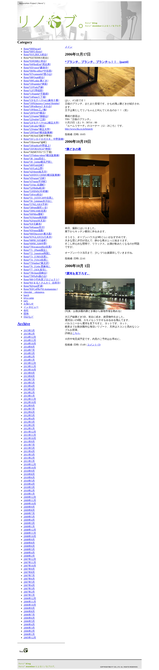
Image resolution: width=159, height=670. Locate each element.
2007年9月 (29, 569)
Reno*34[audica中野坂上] (37, 145)
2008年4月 (29, 552)
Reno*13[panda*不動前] (36, 93)
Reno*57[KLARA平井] (36, 204)
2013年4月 (29, 386)
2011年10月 (30, 438)
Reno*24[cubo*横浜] (34, 126)
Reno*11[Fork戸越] (34, 87)
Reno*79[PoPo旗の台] (35, 276)
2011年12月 (30, 431)
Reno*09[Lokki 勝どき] (36, 80)
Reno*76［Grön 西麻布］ (37, 266)
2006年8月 (29, 611)
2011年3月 (29, 454)
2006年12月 (30, 598)
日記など (29, 316)
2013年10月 (30, 369)
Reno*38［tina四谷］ (35, 158)
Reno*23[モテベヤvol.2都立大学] (41, 122)
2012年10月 (30, 402)
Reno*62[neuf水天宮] (35, 220)
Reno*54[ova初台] (33, 194)
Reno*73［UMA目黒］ (36, 256)
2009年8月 (29, 510)
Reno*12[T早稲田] (33, 90)
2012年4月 (29, 418)
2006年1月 (29, 634)
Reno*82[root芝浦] (33, 286)
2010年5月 (29, 480)
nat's (26, 300)
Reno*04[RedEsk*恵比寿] (37, 64)
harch (26, 295)
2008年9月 (29, 539)
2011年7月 (29, 445)
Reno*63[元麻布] (33, 224)
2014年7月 (29, 350)
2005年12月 (30, 637)
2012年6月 (29, 412)
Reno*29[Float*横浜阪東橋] (38, 132)
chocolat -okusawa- (34, 292)
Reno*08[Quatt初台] (34, 77)
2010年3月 (29, 487)
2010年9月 (29, 471)
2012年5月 (29, 415)
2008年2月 (29, 556)
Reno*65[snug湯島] (34, 230)
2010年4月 (29, 484)
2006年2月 (29, 631)
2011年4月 (29, 451)
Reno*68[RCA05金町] (35, 240)
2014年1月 (29, 360)
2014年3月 (29, 353)
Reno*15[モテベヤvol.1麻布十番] (41, 100)
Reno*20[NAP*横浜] (34, 113)
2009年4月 (29, 520)
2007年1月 (29, 595)
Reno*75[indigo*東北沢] (36, 263)
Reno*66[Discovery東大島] (38, 233)
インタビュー (31, 307)
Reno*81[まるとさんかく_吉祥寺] (42, 282)
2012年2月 (29, 425)
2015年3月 (29, 330)
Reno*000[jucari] (32, 48)
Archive (23, 324)
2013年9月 (29, 373)
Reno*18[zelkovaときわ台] (38, 106)
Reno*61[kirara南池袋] (35, 217)
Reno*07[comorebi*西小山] (38, 74)
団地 (26, 313)
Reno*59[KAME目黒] (35, 211)
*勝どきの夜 (73, 149)
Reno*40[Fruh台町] (34, 165)
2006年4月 (29, 624)
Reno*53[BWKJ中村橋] (36, 191)
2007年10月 (30, 565)
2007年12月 (30, 559)
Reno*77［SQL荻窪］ (35, 269)
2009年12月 (30, 497)
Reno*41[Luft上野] (33, 168)
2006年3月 (29, 627)
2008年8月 (29, 543)
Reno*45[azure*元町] (35, 178)
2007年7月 (29, 575)
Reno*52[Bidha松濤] (34, 188)
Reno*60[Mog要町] (34, 214)
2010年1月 (29, 494)
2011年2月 (29, 458)
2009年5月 (29, 516)
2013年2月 (29, 392)
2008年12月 (30, 529)
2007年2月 (29, 592)
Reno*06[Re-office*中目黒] (38, 71)
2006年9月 (29, 608)
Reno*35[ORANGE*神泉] (37, 148)
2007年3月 (29, 588)
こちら (76, 333)
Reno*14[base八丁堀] (35, 97)
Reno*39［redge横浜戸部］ (38, 162)
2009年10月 (30, 503)
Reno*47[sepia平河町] (35, 181)
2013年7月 (29, 379)
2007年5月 (29, 582)
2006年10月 (30, 605)
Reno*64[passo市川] (34, 227)
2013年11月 (30, 366)
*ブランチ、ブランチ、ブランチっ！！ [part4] (96, 61)
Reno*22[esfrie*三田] (35, 119)
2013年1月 (29, 396)
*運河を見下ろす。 (77, 273)
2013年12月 (30, 363)
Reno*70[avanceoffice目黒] (38, 246)
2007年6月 (29, 578)
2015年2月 (29, 333)
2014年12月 (30, 337)
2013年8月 (29, 376)
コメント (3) (93, 344)
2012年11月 (30, 399)
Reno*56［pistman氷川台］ (38, 201)
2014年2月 (29, 356)
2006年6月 (29, 618)
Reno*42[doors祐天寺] (35, 171)
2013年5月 (29, 382)
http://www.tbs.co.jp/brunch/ (79, 129)
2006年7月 (29, 614)
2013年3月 (29, 389)
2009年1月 (29, 526)
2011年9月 (29, 441)
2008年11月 (30, 533)
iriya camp (29, 298)
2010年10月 (30, 467)
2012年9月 (29, 405)
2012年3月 (29, 422)
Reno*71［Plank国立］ (36, 250)
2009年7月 (29, 513)
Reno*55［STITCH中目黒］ (39, 197)
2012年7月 (29, 409)
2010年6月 (29, 477)
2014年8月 (29, 347)
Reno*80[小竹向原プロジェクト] (41, 279)
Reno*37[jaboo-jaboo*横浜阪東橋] (41, 155)
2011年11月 (30, 435)
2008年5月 (29, 549)
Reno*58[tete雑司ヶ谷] (36, 207)
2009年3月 (29, 523)
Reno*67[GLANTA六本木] (38, 237)
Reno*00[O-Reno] (33, 51)
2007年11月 (30, 562)
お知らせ (29, 303)
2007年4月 (29, 585)
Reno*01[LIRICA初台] (36, 54)
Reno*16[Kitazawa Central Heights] (41, 103)
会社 (26, 310)
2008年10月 (30, 536)
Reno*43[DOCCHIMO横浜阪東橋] (42, 175)
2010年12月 (30, 464)
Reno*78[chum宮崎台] (35, 273)
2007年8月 (29, 572)
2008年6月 (29, 546)
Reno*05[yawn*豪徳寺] (36, 67)
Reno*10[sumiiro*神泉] (36, 84)
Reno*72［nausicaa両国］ (37, 253)
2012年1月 (29, 428)
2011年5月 (29, 448)
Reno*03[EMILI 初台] (35, 61)
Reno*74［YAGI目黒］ (36, 260)
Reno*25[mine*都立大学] (37, 129)
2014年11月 (30, 340)
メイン (68, 47)
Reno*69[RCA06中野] (35, 243)
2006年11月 (30, 601)
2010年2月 (29, 490)
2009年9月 (29, 507)
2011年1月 (29, 461)
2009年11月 (30, 500)
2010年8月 (29, 474)
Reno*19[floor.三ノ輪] (35, 109)
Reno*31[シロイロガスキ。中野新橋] (44, 139)
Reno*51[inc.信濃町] (34, 184)
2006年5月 (29, 621)
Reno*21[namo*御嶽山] (36, 116)
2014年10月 (30, 343)
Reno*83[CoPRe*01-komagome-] (40, 289)
